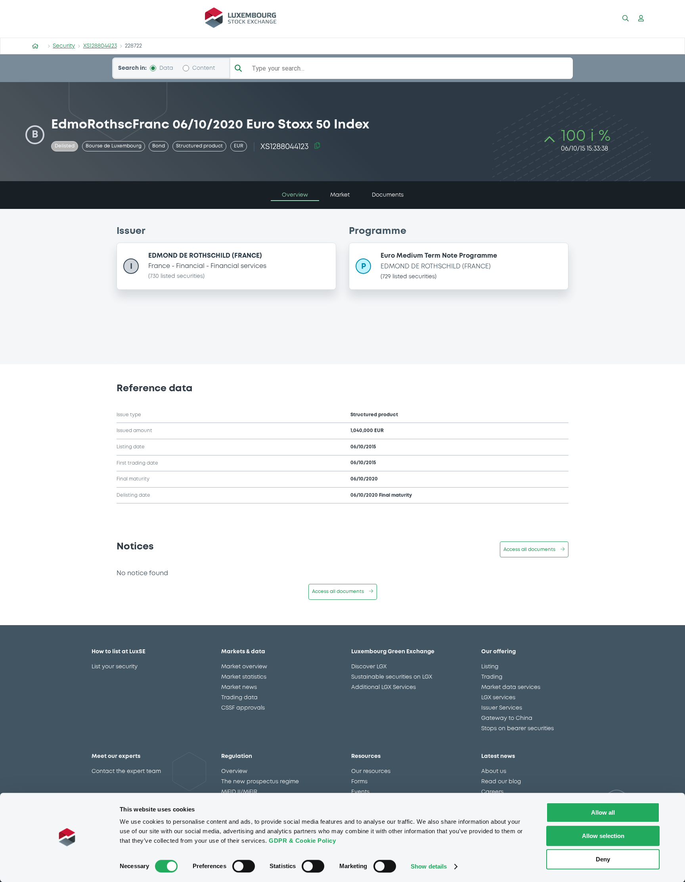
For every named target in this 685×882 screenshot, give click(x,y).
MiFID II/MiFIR (239, 792)
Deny (603, 859)
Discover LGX (369, 666)
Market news (239, 687)
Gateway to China (506, 718)
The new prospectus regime (260, 781)
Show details (429, 866)
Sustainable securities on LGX (391, 677)
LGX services (498, 697)
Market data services (510, 687)
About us (493, 771)
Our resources (370, 771)
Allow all (603, 812)
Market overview (244, 666)
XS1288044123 (100, 46)
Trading (491, 677)
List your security (115, 666)
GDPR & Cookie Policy (302, 840)
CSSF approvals (243, 708)
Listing (489, 666)
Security (64, 46)
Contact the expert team (126, 771)
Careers (492, 792)
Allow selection (603, 835)
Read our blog (501, 781)
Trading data (239, 697)
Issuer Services (501, 708)
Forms (359, 781)
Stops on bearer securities (517, 728)
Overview (234, 771)
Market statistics (243, 677)
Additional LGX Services (383, 687)
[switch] (243, 866)
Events (360, 792)
